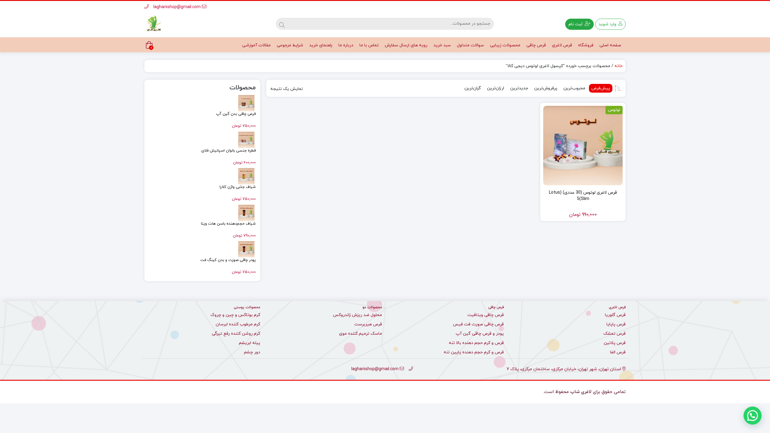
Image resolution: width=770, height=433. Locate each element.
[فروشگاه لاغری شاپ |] (153, 24)
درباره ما (345, 45)
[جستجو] (282, 24)
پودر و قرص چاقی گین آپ (480, 333)
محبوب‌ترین (574, 88)
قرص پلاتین (615, 343)
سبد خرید (442, 45)
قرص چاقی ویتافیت (485, 315)
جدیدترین (519, 88)
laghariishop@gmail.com (177, 7)
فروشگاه (585, 45)
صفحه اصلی (610, 45)
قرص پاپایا (616, 324)
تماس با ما (369, 45)
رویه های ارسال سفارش (406, 45)
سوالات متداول (470, 45)
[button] (753, 416)
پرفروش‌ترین (545, 88)
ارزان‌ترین (495, 88)
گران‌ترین (472, 88)
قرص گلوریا (615, 315)
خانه (618, 66)
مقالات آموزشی (256, 45)
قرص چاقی (536, 45)
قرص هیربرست (368, 324)
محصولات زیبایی (505, 45)
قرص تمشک (614, 333)
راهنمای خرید (320, 45)
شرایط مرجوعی (290, 45)
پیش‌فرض (600, 88)
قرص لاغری (562, 45)
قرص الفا (618, 352)
